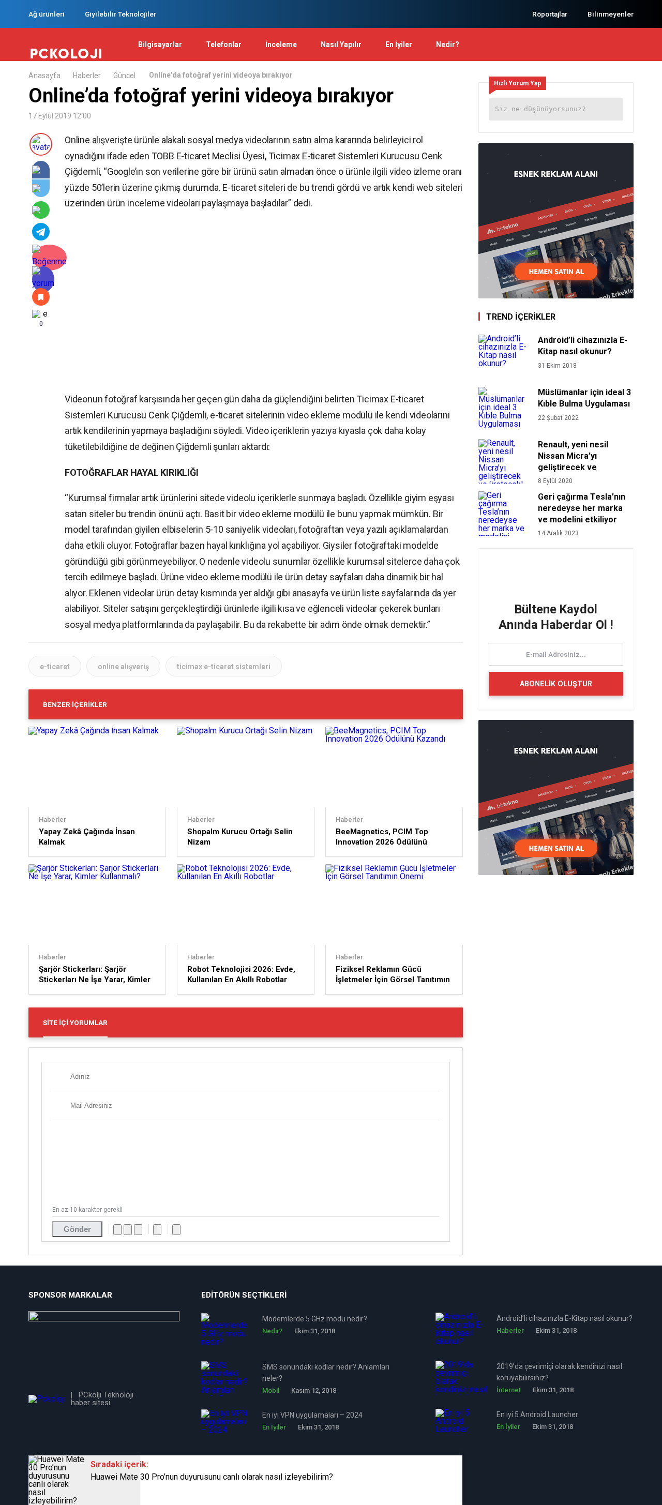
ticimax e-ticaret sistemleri (223, 667)
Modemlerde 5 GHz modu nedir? (314, 1319)
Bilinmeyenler (611, 14)
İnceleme (281, 44)
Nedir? (447, 44)
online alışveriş (123, 667)
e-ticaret (55, 667)
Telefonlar (224, 44)
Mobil (270, 1390)
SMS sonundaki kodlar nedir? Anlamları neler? (325, 1372)
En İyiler (398, 44)
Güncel (124, 75)
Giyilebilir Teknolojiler (120, 14)
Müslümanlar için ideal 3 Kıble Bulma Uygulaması (584, 398)
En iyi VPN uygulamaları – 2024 (312, 1415)
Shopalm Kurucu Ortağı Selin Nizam (240, 837)
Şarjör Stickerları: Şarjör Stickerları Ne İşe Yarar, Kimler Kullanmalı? (95, 975)
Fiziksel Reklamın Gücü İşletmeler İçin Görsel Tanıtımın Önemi (393, 975)
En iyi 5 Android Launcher (537, 1414)
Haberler (87, 75)
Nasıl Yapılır (341, 44)
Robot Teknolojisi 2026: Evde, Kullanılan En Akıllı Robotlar (241, 974)
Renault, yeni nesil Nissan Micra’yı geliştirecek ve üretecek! (573, 456)
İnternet (508, 1390)
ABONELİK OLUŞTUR (556, 684)
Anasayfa (44, 75)
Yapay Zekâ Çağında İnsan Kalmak (87, 837)
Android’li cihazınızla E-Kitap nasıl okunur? (582, 345)
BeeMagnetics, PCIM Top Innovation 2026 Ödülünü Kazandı (382, 837)
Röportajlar (549, 14)
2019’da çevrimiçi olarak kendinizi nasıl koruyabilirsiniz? (559, 1372)
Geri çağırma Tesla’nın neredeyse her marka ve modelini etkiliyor (581, 508)
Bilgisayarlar (160, 44)
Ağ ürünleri (46, 14)
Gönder (77, 1229)
